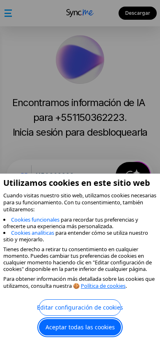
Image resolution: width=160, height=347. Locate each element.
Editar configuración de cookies (80, 307)
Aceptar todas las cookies (80, 327)
